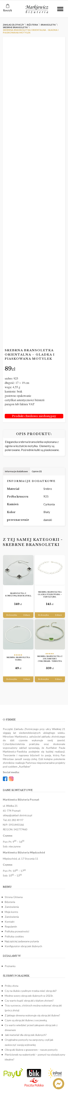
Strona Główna (14, 897)
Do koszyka (11, 615)
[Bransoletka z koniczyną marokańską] (18, 570)
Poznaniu (10, 966)
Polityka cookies (14, 936)
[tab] (16, 471)
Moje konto (11, 911)
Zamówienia (12, 906)
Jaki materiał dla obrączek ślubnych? (26, 1034)
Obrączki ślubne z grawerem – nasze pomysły (31, 1049)
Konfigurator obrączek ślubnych (23, 946)
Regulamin (11, 926)
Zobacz (26, 615)
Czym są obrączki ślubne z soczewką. (26, 1020)
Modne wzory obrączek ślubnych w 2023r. (29, 995)
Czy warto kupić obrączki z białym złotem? (29, 1000)
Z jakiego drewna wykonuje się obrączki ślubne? (32, 1015)
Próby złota (11, 985)
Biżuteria (10, 901)
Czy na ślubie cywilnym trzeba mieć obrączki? (31, 990)
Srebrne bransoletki (31, 545)
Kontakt (10, 921)
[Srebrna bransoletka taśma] (18, 634)
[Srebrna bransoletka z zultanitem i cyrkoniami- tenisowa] (50, 634)
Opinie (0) (37, 471)
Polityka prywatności (17, 931)
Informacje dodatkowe (16, 471)
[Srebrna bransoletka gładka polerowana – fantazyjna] (50, 570)
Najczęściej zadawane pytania (22, 941)
